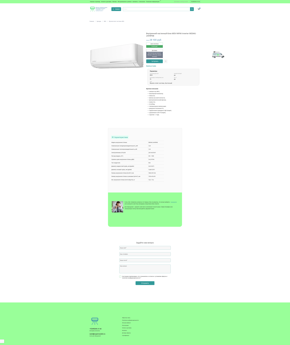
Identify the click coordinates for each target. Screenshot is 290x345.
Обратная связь (126, 317)
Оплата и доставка (106, 1)
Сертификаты (125, 335)
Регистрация (125, 325)
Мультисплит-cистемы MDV (116, 21)
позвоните (174, 202)
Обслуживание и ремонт (125, 1)
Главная (91, 21)
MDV (105, 21)
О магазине (142, 1)
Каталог (117, 9)
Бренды (99, 21)
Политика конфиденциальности (130, 320)
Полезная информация (152, 1)
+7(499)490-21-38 (195, 1)
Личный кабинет (126, 322)
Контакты (135, 1)
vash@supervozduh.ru (97, 334)
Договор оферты (126, 333)
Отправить (145, 283)
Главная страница (95, 1)
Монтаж (114, 1)
